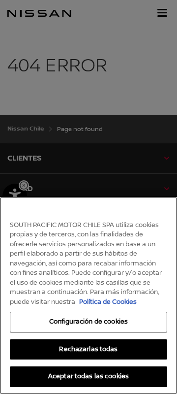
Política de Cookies (108, 302)
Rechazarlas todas (88, 349)
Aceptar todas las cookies (88, 376)
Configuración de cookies (88, 322)
